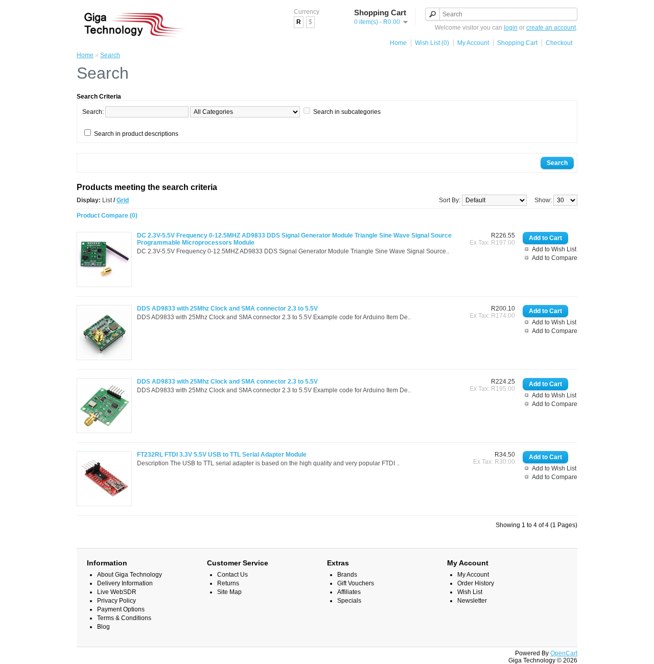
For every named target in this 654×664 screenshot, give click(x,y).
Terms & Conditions (124, 618)
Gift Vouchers (355, 583)
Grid (122, 200)
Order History (475, 583)
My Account (473, 42)
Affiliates (349, 592)
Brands (347, 574)
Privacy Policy (116, 600)
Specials (349, 600)
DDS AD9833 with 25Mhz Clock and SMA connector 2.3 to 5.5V (227, 308)
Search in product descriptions (136, 133)
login (511, 27)
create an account (551, 27)
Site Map (229, 592)
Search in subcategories (347, 111)
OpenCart (563, 653)
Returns (228, 583)
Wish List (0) (432, 42)
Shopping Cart (517, 42)
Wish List (469, 592)
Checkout (559, 42)
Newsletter (472, 600)
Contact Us (232, 574)
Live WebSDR (116, 592)
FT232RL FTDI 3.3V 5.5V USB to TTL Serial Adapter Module (222, 454)
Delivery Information (125, 583)
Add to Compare (554, 258)
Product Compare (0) (107, 215)
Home (398, 42)
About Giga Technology (129, 574)
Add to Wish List (554, 249)
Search (110, 55)
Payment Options (121, 609)
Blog (103, 626)
